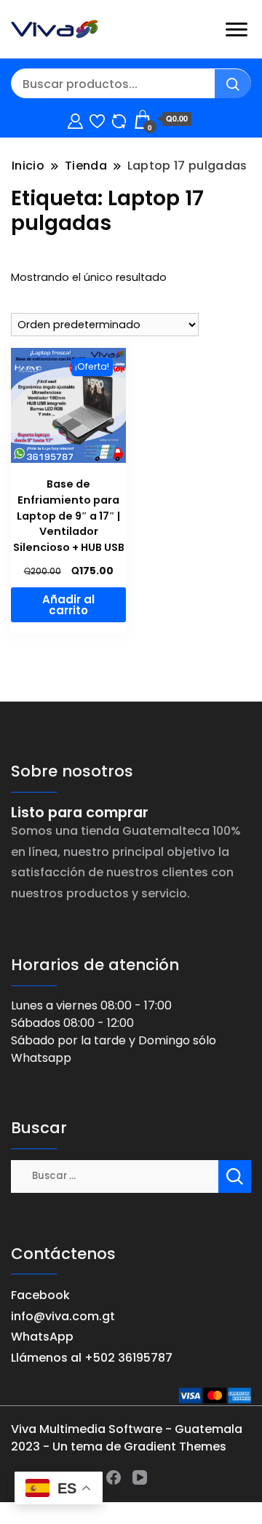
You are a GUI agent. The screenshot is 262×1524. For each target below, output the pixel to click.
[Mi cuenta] (75, 119)
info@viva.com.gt (63, 1316)
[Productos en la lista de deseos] (97, 119)
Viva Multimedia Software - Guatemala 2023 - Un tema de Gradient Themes (126, 1438)
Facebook (40, 1295)
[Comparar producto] (119, 119)
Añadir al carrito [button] (68, 605)
